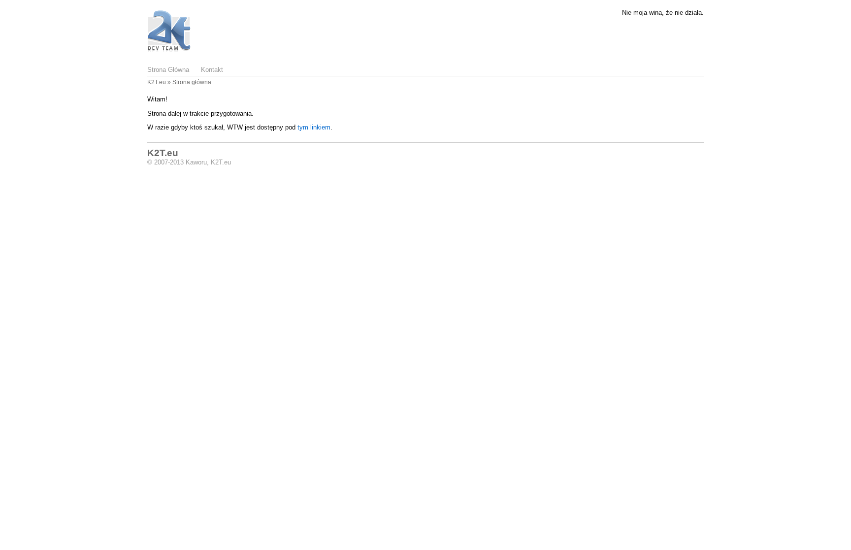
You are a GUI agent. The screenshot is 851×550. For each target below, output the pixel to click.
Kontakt (212, 69)
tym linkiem (313, 127)
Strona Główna (168, 69)
